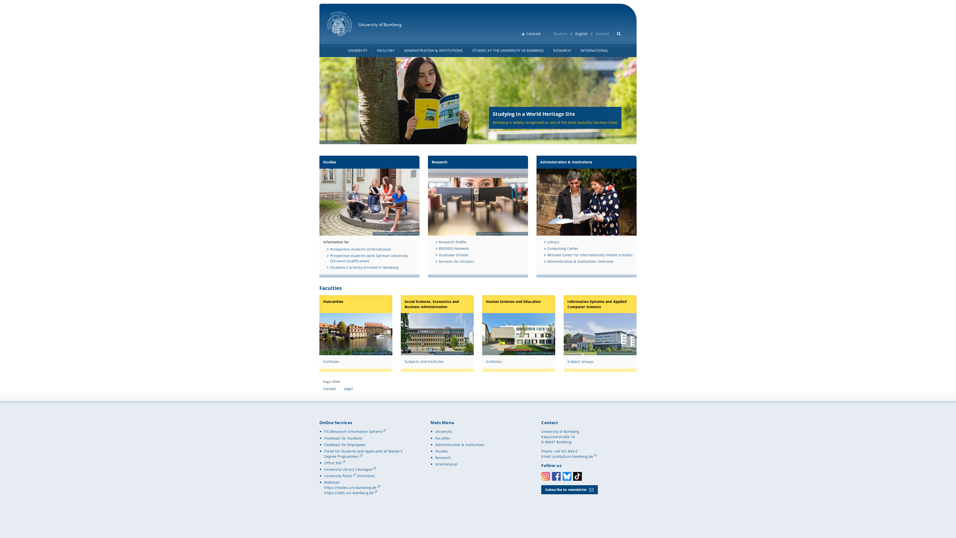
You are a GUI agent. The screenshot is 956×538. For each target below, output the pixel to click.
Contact (329, 388)
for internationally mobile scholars (590, 255)
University (357, 50)
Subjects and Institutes (424, 361)
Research (562, 50)
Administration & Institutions (433, 50)
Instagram (545, 476)
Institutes (331, 361)
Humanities (333, 301)
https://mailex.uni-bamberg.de (350, 487)
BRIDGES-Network (454, 248)
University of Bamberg (346, 38)
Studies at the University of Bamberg (508, 50)
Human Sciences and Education (513, 301)
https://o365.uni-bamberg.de (348, 492)
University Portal (338, 475)
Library (553, 242)
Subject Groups (580, 361)
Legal (348, 388)
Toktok (577, 476)
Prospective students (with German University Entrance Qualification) (369, 258)
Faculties (386, 50)
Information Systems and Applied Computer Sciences (596, 304)
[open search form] (619, 33)
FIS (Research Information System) (353, 431)
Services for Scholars (456, 261)
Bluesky (567, 476)
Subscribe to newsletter (566, 489)
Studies (329, 162)
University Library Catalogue (348, 469)
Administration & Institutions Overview (580, 261)
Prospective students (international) (360, 249)
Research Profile (452, 242)
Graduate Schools (454, 255)
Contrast (532, 33)
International (594, 50)
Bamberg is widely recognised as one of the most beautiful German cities (555, 122)
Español (602, 33)
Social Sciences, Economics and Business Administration (432, 304)
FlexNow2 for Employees (344, 444)
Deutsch (560, 33)
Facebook (556, 476)
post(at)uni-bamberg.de (573, 456)
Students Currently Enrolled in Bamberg (364, 267)
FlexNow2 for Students (343, 438)
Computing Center (562, 248)
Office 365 (332, 463)
